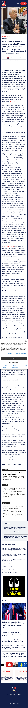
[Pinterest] (6, 64)
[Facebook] (4, 706)
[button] (26, 340)
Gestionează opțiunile (14, 362)
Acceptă (14, 358)
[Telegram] (21, 64)
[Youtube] (23, 706)
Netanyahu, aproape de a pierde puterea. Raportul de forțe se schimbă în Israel (14, 532)
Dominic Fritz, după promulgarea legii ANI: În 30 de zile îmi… (14, 488)
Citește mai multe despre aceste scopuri (21, 354)
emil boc (19, 464)
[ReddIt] (15, 64)
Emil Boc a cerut (9, 246)
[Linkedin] (12, 64)
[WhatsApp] (9, 64)
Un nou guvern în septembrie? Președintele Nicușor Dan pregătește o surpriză (13, 634)
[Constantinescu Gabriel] (8, 58)
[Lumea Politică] (14, 689)
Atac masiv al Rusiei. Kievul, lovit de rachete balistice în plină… (13, 473)
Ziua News (12, 101)
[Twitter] (3, 64)
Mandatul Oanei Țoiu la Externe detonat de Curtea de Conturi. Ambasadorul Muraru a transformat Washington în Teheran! (14, 565)
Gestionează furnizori (10, 354)
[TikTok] (11, 706)
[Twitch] (14, 706)
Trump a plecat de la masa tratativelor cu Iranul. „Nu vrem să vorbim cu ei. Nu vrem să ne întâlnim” (15, 537)
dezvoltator (14, 464)
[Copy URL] (25, 64)
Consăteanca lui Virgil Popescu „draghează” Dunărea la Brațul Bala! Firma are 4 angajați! (14, 555)
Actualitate (6, 36)
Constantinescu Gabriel (16, 57)
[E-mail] (18, 64)
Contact (25, 365)
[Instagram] (7, 706)
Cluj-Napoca (8, 464)
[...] (10, 479)
